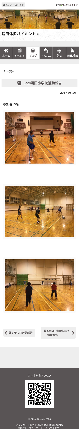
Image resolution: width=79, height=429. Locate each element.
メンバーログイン (14, 4)
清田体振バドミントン (21, 34)
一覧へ (11, 71)
